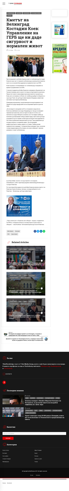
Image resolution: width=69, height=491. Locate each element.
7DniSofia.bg (8, 368)
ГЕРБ (8, 234)
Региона (9, 15)
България (19, 13)
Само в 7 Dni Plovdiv (25, 251)
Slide (20, 249)
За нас (31, 475)
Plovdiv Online (11, 13)
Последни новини (36, 13)
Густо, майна (5, 456)
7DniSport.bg (45, 366)
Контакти (38, 475)
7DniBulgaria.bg (55, 366)
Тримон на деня (38, 458)
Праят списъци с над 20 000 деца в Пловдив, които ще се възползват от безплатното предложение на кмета (25, 264)
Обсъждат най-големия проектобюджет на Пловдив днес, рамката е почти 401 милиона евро (25, 291)
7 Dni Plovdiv (11, 50)
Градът (24, 249)
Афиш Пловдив (37, 450)
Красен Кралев (14, 234)
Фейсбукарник (6, 461)
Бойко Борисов (10, 231)
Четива (57, 398)
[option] (26, 66)
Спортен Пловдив (7, 458)
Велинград (17, 231)
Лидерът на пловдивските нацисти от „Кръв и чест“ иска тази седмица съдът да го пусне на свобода (24, 317)
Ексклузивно (27, 13)
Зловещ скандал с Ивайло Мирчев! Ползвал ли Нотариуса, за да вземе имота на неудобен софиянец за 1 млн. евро (43, 402)
